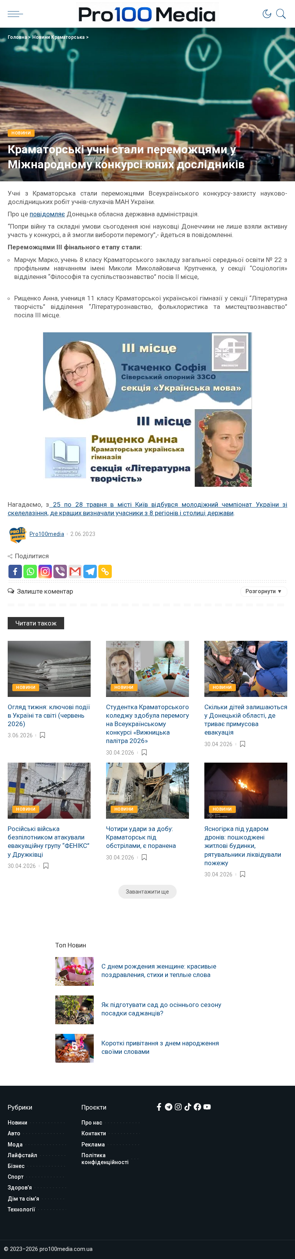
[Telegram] (90, 571)
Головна (17, 37)
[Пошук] (279, 13)
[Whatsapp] (30, 571)
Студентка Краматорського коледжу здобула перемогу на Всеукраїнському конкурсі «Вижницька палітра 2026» (147, 724)
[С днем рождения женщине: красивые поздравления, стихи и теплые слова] (74, 971)
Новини (21, 133)
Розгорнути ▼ (263, 591)
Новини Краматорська (58, 37)
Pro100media (47, 534)
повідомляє (47, 214)
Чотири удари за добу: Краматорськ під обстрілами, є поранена (141, 837)
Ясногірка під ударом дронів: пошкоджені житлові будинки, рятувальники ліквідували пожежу (242, 845)
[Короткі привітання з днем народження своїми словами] (74, 1048)
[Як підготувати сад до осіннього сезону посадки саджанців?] (74, 1009)
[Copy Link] (105, 571)
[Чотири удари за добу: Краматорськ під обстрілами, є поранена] (147, 791)
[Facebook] (15, 571)
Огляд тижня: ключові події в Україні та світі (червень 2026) (49, 715)
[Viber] (60, 571)
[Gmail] (75, 571)
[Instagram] (45, 571)
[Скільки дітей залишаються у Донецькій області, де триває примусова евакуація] (245, 669)
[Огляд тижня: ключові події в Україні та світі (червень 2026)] (49, 669)
